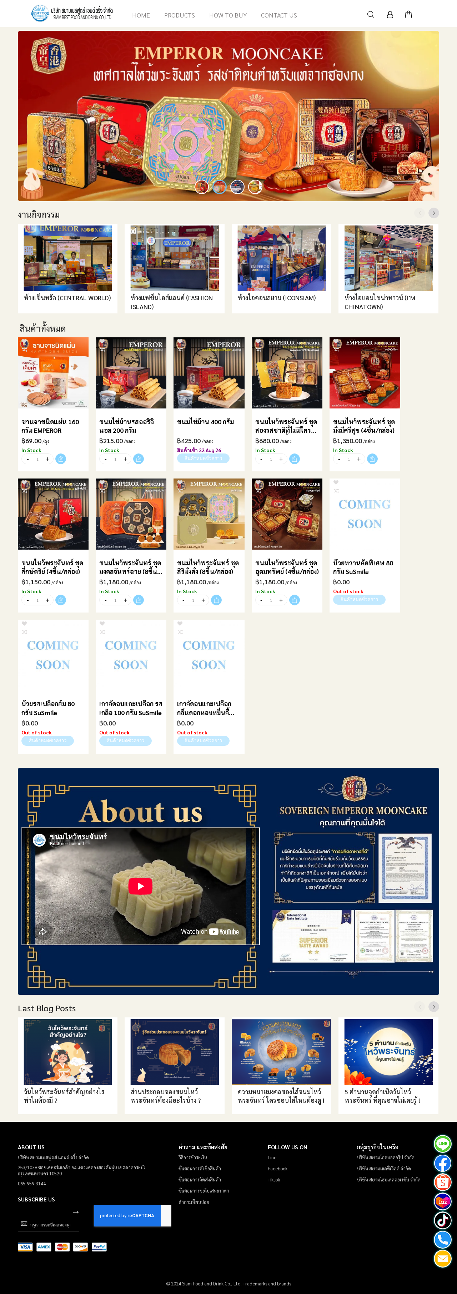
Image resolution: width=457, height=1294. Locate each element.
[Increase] (47, 458)
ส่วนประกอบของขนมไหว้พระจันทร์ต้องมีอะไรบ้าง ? (166, 1095)
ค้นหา (371, 14)
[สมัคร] (76, 1212)
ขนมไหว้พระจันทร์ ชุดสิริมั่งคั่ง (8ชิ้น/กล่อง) (208, 567)
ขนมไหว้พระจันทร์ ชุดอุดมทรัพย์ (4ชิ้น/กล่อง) (287, 567)
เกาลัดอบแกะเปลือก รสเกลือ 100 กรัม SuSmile (130, 707)
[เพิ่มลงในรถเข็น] (60, 458)
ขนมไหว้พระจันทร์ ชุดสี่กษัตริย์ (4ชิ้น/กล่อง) (52, 567)
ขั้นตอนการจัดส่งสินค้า (200, 1179)
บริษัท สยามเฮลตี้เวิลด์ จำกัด (384, 1168)
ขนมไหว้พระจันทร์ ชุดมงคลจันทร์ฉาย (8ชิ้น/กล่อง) (130, 567)
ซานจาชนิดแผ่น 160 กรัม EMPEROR (50, 425)
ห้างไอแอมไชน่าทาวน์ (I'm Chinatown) (380, 301)
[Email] (443, 1259)
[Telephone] (443, 1240)
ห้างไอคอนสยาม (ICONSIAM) (277, 297)
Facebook (277, 1168)
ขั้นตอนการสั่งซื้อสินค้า (200, 1168)
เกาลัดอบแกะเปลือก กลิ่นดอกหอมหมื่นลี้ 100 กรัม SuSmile (204, 708)
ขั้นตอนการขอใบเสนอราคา (204, 1191)
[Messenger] (443, 1164)
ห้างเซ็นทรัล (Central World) (67, 297)
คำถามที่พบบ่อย (194, 1202)
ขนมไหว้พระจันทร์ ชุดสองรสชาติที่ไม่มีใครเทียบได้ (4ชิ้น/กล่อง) (286, 426)
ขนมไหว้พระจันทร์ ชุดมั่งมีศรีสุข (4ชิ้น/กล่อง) (364, 425)
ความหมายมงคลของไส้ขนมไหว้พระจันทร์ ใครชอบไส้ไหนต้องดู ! (281, 1095)
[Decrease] (27, 458)
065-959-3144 (32, 1183)
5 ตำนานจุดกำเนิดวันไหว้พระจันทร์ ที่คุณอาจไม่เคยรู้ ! (382, 1095)
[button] (202, 187)
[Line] (443, 1144)
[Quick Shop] (53, 373)
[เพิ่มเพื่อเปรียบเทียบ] (25, 349)
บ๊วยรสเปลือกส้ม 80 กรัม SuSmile (48, 707)
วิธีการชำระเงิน (193, 1157)
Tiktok (274, 1179)
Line (272, 1157)
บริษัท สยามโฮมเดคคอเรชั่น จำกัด (389, 1179)
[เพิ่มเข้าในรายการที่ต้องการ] (24, 340)
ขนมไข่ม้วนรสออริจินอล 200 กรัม (126, 425)
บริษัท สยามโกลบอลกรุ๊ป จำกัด (386, 1157)
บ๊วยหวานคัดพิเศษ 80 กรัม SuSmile (363, 567)
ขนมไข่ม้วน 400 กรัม (205, 421)
